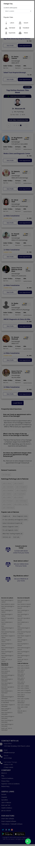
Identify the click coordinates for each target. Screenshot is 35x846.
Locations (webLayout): (10, 7)
